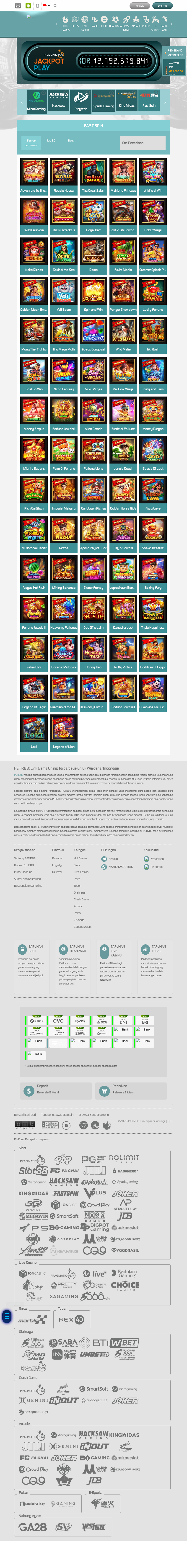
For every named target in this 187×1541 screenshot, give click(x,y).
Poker (146, 26)
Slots (75, 26)
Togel (104, 26)
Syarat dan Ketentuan (27, 879)
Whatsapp (157, 859)
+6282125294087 (121, 867)
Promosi (57, 858)
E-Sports (155, 28)
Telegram (157, 867)
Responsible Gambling (28, 886)
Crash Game (126, 28)
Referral (57, 872)
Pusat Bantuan (23, 872)
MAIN (155, 490)
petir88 (113, 859)
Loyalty (57, 865)
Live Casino (85, 28)
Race (95, 26)
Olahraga (115, 26)
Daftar (162, 5)
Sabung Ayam (165, 28)
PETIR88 (18, 774)
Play (42, 68)
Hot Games (66, 28)
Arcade (136, 26)
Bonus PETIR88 (24, 865)
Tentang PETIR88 (25, 858)
